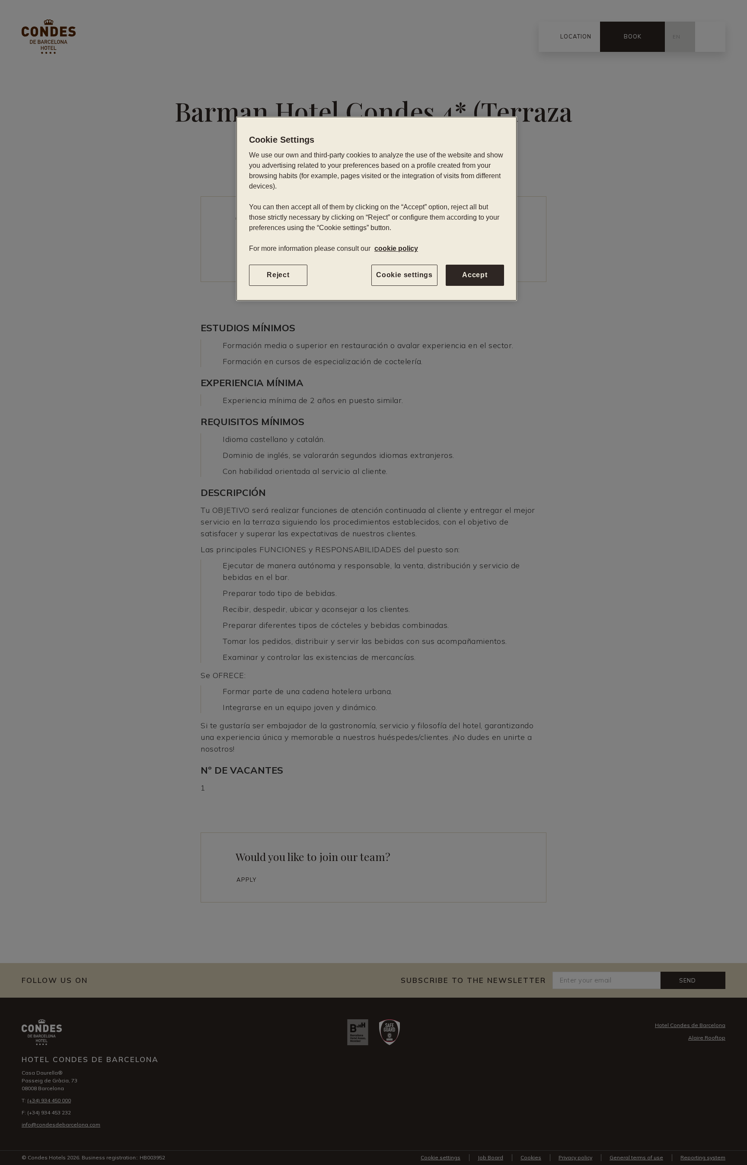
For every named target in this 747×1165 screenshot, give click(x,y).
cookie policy (396, 248)
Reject (278, 274)
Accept (475, 274)
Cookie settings (404, 274)
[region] (376, 208)
